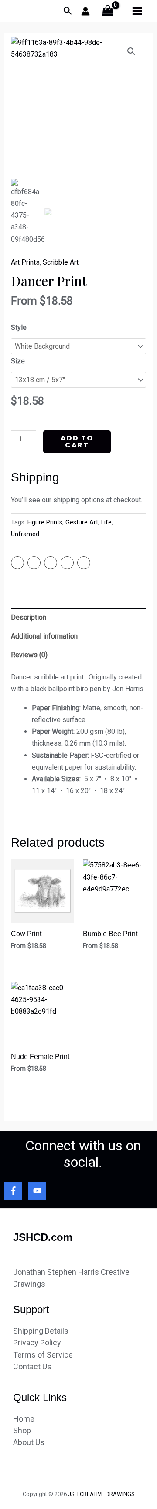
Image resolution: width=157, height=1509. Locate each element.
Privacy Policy (37, 1342)
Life (106, 522)
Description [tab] (28, 617)
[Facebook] (13, 1191)
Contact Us (32, 1366)
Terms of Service (43, 1354)
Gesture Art (81, 522)
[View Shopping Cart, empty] (108, 11)
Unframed (25, 534)
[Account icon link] (85, 11)
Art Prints (25, 262)
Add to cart (77, 441)
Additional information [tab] (44, 636)
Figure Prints (44, 522)
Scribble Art (60, 262)
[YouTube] (37, 1191)
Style (19, 327)
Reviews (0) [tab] (29, 655)
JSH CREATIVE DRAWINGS (101, 1494)
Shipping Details (40, 1330)
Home (23, 1418)
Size (18, 361)
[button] (131, 51)
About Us (28, 1442)
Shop (22, 1430)
